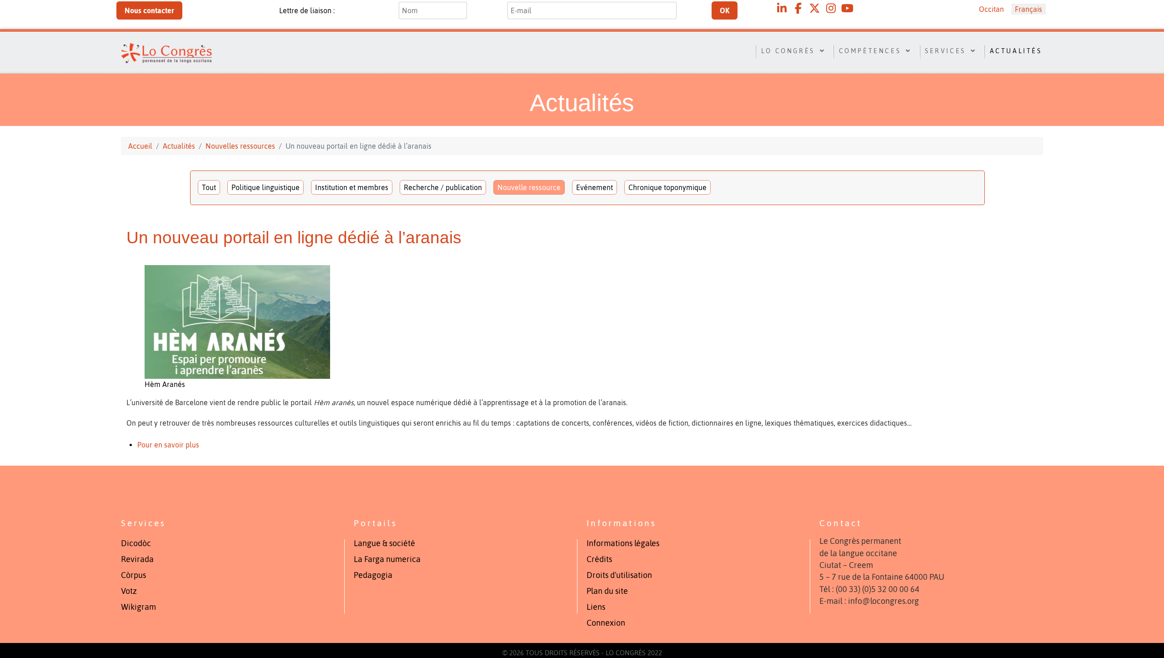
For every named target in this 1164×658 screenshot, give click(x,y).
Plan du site (607, 591)
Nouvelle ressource (529, 187)
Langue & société (384, 543)
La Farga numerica (387, 559)
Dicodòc (136, 543)
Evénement (594, 187)
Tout (209, 187)
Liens (596, 607)
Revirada (137, 559)
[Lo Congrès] (186, 51)
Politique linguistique (265, 187)
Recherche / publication (443, 187)
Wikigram (138, 607)
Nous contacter (149, 10)
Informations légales (623, 543)
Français (1028, 9)
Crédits (599, 559)
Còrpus (133, 575)
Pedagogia (373, 575)
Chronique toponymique (667, 187)
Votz (129, 591)
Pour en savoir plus (169, 445)
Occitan (991, 9)
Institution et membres (351, 187)
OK (724, 10)
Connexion (606, 623)
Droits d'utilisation (619, 575)
